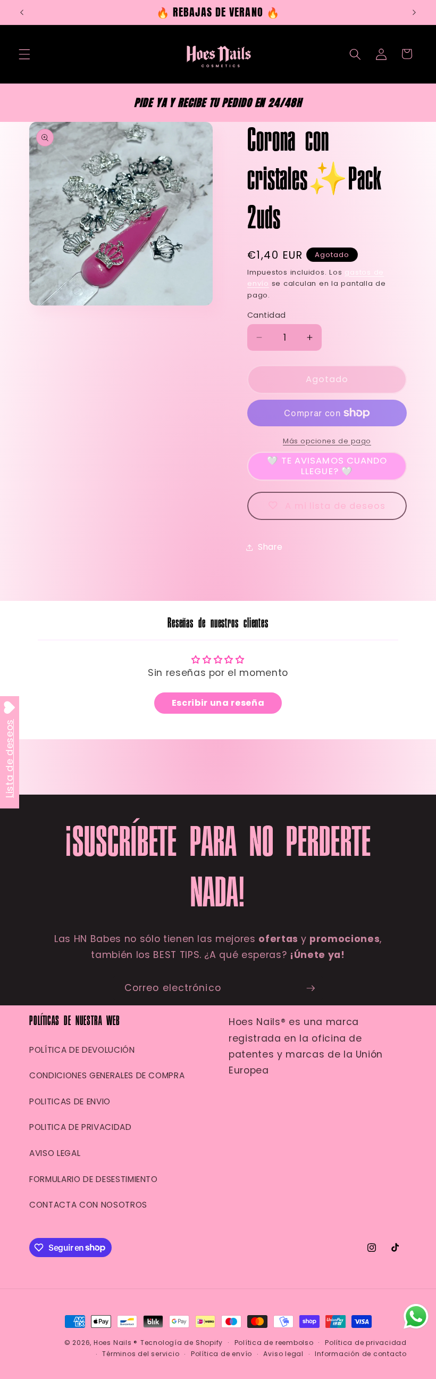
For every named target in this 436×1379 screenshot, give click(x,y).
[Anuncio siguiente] (414, 12)
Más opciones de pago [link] (327, 441)
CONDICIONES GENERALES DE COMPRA (107, 1075)
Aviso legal (283, 1353)
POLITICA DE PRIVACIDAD (80, 1127)
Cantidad (266, 315)
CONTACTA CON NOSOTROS (88, 1204)
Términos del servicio (140, 1353)
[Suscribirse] (310, 988)
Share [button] (270, 546)
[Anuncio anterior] (21, 12)
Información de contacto (361, 1353)
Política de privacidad (366, 1342)
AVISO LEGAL (54, 1153)
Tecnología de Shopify (181, 1342)
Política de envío (221, 1353)
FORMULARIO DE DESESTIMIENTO (93, 1179)
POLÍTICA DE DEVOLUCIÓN (82, 1049)
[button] (24, 54)
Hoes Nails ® (116, 1342)
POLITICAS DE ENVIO (70, 1101)
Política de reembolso (274, 1342)
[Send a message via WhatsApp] (416, 1316)
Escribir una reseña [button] (218, 703)
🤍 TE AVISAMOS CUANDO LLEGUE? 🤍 (327, 466)
